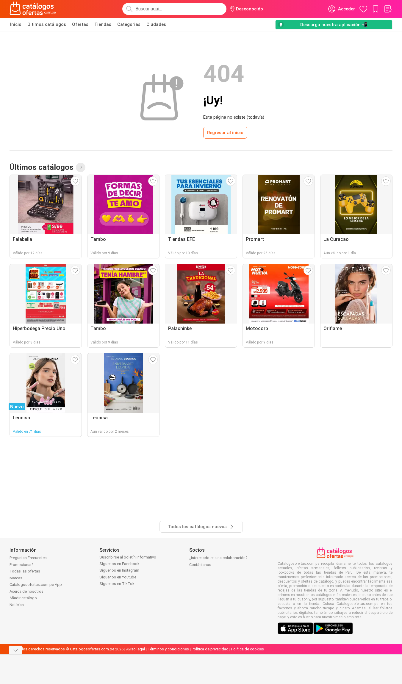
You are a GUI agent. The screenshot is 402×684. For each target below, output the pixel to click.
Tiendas (102, 24)
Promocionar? (22, 564)
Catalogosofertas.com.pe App (36, 584)
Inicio (15, 24)
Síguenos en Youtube (117, 577)
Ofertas (80, 24)
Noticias (17, 605)
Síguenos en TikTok (116, 583)
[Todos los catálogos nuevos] (80, 167)
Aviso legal (135, 649)
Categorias (128, 24)
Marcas (16, 578)
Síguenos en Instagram (119, 570)
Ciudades (156, 24)
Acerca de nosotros (26, 591)
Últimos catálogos (46, 24)
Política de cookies (247, 649)
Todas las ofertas (25, 571)
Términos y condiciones (168, 649)
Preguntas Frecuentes (28, 558)
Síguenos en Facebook (119, 563)
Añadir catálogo (23, 598)
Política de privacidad (210, 649)
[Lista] (387, 9)
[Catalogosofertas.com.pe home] (33, 8)
